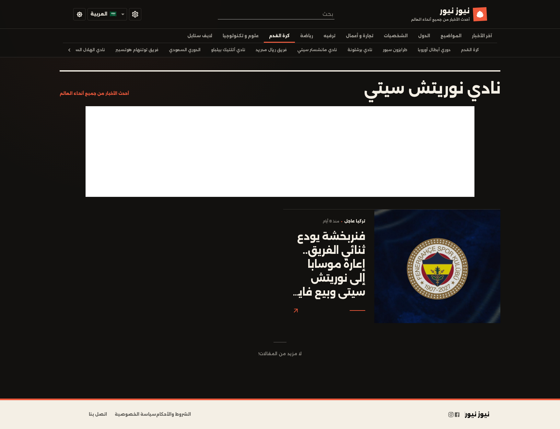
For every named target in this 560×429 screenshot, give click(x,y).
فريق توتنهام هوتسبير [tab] (136, 50)
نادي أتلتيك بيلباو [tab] (228, 50)
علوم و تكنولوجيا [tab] (241, 35)
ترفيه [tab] (329, 35)
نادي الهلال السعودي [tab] (84, 50)
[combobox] (276, 14)
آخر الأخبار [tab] (482, 35)
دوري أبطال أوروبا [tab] (434, 50)
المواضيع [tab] (450, 35)
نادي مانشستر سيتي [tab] (317, 50)
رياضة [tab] (306, 35)
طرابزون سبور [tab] (395, 50)
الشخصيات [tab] (396, 35)
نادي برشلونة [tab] (359, 50)
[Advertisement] (280, 151)
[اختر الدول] (135, 14)
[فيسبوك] (457, 414)
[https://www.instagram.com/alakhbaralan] (451, 414)
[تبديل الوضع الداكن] (79, 14)
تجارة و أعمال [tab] (359, 35)
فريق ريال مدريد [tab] (271, 50)
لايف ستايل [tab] (199, 35)
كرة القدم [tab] (279, 35)
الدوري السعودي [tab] (185, 50)
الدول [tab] (424, 35)
